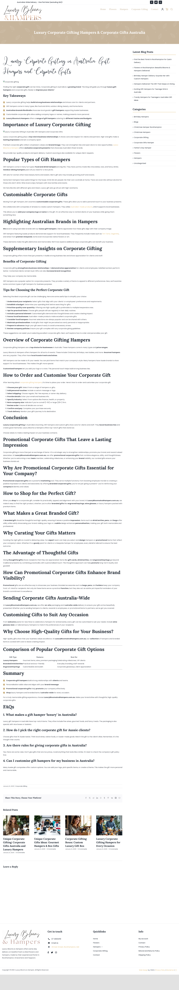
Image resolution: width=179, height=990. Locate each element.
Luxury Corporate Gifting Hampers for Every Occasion (108, 842)
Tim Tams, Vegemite (110, 234)
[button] (172, 9)
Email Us (54, 943)
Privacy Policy (160, 970)
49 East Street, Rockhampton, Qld (65, 947)
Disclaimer (170, 970)
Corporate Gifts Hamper (144, 142)
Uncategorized (140, 163)
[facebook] (48, 952)
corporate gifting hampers (31, 382)
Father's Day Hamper (142, 148)
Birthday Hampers (141, 117)
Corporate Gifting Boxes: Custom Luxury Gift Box (76, 842)
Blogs (136, 122)
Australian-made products (81, 207)
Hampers (138, 158)
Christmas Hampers (142, 132)
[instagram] (56, 952)
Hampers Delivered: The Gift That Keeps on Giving (154, 84)
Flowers (137, 153)
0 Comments (20, 853)
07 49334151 (56, 939)
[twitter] (52, 952)
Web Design (143, 970)
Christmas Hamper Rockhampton (148, 127)
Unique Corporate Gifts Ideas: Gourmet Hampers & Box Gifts (46, 842)
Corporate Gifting (21, 786)
